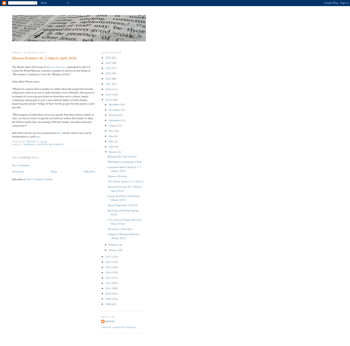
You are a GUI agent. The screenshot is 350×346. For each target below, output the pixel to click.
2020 (109, 89)
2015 (109, 267)
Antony (110, 321)
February (114, 244)
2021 (109, 84)
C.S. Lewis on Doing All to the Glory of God (124, 222)
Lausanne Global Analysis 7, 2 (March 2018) (124, 169)
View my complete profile (119, 327)
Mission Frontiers (56, 67)
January (113, 250)
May (111, 141)
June (111, 136)
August (113, 125)
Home (54, 171)
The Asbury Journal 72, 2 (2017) (125, 181)
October (113, 115)
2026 (109, 57)
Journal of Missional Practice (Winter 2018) (124, 236)
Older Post (89, 171)
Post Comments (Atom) (39, 179)
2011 (109, 288)
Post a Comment (21, 165)
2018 (109, 100)
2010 (109, 293)
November (115, 109)
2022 (109, 78)
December (114, 104)
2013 (109, 278)
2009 (109, 299)
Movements (56, 144)
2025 (109, 63)
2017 (109, 256)
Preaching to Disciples (120, 229)
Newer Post (18, 171)
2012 (109, 283)
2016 (109, 262)
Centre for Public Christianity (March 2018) (124, 198)
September (115, 120)
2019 (109, 94)
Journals (29, 144)
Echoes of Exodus (117, 176)
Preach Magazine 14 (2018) (123, 205)
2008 (109, 304)
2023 (109, 73)
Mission (42, 144)
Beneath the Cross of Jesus (122, 156)
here (58, 133)
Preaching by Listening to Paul (125, 162)
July (111, 131)
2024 (109, 68)
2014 (109, 272)
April (112, 146)
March (112, 152)
